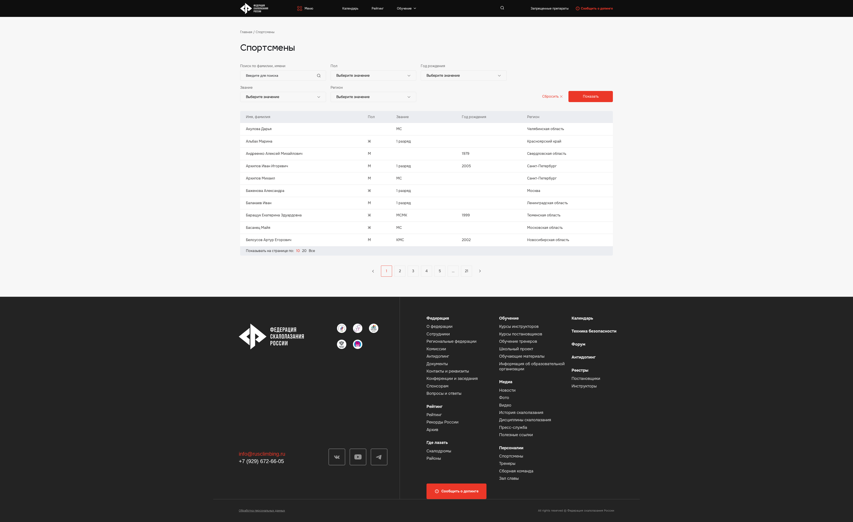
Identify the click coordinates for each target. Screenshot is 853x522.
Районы (433, 458)
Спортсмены (511, 456)
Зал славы (509, 478)
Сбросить (550, 96)
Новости (507, 390)
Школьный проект (516, 349)
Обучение (404, 8)
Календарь (350, 8)
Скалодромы (438, 451)
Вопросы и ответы (443, 393)
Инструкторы (584, 386)
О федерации (439, 326)
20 (304, 250)
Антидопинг (437, 356)
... (373, 271)
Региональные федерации (451, 341)
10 (298, 250)
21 (466, 271)
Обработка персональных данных (262, 510)
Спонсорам (437, 386)
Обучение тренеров (518, 341)
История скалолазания (521, 412)
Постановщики (586, 378)
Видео (505, 405)
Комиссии (436, 349)
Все (312, 250)
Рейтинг (378, 8)
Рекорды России (442, 422)
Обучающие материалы (521, 356)
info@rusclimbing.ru (262, 454)
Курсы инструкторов (519, 326)
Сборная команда (516, 471)
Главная (246, 32)
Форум (578, 344)
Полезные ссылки (516, 434)
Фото (504, 397)
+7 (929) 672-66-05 (261, 461)
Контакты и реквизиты (447, 371)
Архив (432, 429)
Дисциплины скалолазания (525, 419)
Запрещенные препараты (550, 8)
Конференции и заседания (452, 378)
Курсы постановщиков (520, 334)
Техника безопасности (594, 331)
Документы (437, 363)
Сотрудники (438, 334)
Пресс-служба (513, 427)
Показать (591, 96)
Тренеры (507, 463)
